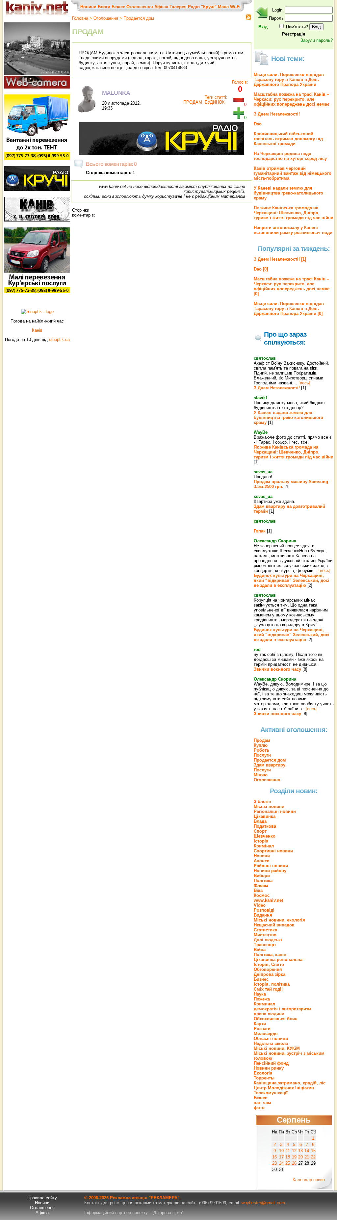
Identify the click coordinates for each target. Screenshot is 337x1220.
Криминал (264, 1003)
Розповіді (264, 910)
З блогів (262, 801)
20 (300, 1157)
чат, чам (262, 1102)
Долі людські (268, 939)
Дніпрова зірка (269, 974)
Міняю (261, 774)
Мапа (223, 6)
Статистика (265, 929)
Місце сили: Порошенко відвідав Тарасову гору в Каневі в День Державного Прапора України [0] (289, 308)
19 (294, 1157)
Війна (260, 949)
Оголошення (139, 6)
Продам (262, 740)
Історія (261, 841)
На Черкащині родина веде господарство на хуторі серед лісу (290, 156)
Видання (263, 915)
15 (313, 1150)
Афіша (161, 6)
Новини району (270, 870)
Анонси (262, 860)
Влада (260, 821)
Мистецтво (265, 934)
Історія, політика (272, 984)
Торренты (264, 1078)
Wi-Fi (235, 6)
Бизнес (261, 979)
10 (281, 1150)
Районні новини (271, 865)
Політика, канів (270, 954)
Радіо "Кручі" (202, 6)
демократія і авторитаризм (282, 1008)
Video (260, 905)
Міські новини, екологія (279, 920)
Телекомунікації (271, 1092)
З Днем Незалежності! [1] (280, 259)
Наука (260, 994)
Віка (258, 890)
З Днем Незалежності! (277, 114)
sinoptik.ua (59, 339)
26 (294, 1163)
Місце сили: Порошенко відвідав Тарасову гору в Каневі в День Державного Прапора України (289, 79)
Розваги (262, 1028)
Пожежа (262, 999)
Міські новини (269, 806)
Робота (261, 750)
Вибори (262, 875)
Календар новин (309, 1179)
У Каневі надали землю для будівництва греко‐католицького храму (288, 193)
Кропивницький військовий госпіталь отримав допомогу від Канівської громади (288, 138)
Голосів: (240, 82)
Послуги (262, 755)
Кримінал (264, 846)
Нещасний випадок (274, 924)
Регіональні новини (275, 811)
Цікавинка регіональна (278, 959)
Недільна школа (271, 1043)
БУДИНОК (215, 102)
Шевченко (264, 836)
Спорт (260, 831)
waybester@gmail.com (263, 1202)
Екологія (263, 1073)
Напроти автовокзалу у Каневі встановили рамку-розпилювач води (293, 230)
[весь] (304, 382)
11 (288, 1150)
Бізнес (118, 6)
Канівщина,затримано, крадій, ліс (289, 1082)
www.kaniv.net (268, 900)
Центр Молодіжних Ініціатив (284, 1087)
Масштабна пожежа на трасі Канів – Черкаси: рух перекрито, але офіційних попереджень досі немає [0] (291, 286)
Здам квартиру (269, 765)
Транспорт (265, 944)
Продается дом (138, 18)
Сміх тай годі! (268, 989)
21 (306, 1157)
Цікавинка (264, 816)
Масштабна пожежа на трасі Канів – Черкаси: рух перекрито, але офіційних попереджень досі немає (291, 99)
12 (294, 1150)
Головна (80, 18)
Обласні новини (271, 1038)
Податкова (265, 826)
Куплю (261, 745)
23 (274, 1163)
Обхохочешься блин (276, 1018)
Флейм (261, 885)
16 (274, 1157)
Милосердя (266, 1033)
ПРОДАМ (192, 102)
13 (300, 1150)
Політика (263, 880)
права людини (269, 1013)
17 (281, 1157)
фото (259, 1107)
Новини (88, 6)
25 (287, 1163)
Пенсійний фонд (271, 1063)
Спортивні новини (273, 850)
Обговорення (268, 969)
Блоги (104, 6)
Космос (262, 895)
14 (306, 1150)
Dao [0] (261, 269)
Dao (258, 123)
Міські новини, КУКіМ (277, 1048)
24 (281, 1163)
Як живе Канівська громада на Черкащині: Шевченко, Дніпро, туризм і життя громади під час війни (293, 212)
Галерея (178, 6)
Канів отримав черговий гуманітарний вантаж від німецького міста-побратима (292, 173)
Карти (260, 1023)
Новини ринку (269, 1068)
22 (313, 1157)
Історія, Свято (269, 964)
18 (287, 1157)
